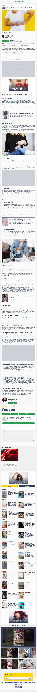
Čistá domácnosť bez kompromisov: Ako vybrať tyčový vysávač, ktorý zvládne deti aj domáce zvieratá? (12, 605)
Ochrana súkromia (30, 682)
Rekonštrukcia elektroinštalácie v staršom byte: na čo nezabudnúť (13, 574)
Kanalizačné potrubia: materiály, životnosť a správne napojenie (12, 584)
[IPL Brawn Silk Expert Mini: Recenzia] (27, 664)
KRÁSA (9, 521)
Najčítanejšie (10, 486)
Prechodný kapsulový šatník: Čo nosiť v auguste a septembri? (13, 493)
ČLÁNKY (9, 531)
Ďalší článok (27, 413)
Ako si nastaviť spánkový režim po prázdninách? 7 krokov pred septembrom (29, 514)
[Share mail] (14, 410)
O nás (4, 682)
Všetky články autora (13, 403)
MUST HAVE (26, 502)
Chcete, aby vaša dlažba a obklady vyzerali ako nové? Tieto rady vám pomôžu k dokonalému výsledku (13, 564)
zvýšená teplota (21, 312)
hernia (3, 282)
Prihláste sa (9, 417)
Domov (3, 5)
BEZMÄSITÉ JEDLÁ (27, 592)
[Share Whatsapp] (5, 410)
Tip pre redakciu (18, 684)
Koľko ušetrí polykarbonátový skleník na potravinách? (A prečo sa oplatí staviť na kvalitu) (29, 555)
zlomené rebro (29, 268)
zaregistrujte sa (26, 419)
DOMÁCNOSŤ (10, 561)
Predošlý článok (9, 413)
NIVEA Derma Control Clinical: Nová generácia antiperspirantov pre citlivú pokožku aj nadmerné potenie (29, 545)
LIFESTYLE (26, 542)
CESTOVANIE (26, 492)
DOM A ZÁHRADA (27, 552)
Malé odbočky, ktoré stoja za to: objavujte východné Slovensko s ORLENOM (13, 543)
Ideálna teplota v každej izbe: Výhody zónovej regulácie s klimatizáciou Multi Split (29, 585)
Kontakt (8, 682)
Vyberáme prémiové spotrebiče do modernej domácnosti (12, 594)
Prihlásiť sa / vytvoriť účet (18, 423)
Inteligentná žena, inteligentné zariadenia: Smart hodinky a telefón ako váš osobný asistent (29, 535)
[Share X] (7, 410)
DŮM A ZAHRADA (27, 522)
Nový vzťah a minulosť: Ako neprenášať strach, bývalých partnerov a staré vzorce (13, 513)
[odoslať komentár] (33, 440)
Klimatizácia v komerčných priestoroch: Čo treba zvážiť (29, 574)
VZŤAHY (9, 511)
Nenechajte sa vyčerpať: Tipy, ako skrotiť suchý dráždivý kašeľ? (12, 533)
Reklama (13, 682)
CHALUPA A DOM (11, 581)
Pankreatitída (13, 102)
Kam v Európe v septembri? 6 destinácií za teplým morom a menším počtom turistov (29, 495)
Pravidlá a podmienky (21, 682)
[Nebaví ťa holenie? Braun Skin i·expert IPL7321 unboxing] (9, 664)
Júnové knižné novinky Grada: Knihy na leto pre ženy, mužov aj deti (29, 605)
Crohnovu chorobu (25, 165)
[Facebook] (21, 687)
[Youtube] (18, 687)
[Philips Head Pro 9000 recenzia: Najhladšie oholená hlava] (27, 653)
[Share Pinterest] (9, 410)
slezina (27, 204)
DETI (8, 551)
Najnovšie (27, 486)
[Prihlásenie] (1, 1)
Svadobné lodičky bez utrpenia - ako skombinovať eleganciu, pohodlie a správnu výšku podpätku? (13, 504)
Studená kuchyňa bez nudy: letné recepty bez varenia (29, 594)
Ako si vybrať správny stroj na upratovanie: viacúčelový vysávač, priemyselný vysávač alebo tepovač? (29, 565)
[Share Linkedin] (12, 410)
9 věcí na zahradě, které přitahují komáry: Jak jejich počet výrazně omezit (29, 524)
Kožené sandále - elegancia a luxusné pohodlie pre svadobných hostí (29, 504)
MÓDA (9, 491)
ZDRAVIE (5, 5)
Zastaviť (4, 45)
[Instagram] (16, 687)
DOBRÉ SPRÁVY (10, 541)
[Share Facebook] (2, 410)
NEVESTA (9, 501)
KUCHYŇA (9, 592)
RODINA (26, 512)
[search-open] (3, 1)
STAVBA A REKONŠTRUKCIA (13, 571)
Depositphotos (5, 155)
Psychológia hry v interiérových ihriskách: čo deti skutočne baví (13, 553)
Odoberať (29, 678)
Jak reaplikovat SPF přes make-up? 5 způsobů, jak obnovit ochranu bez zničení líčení (13, 524)
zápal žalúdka (9, 126)
